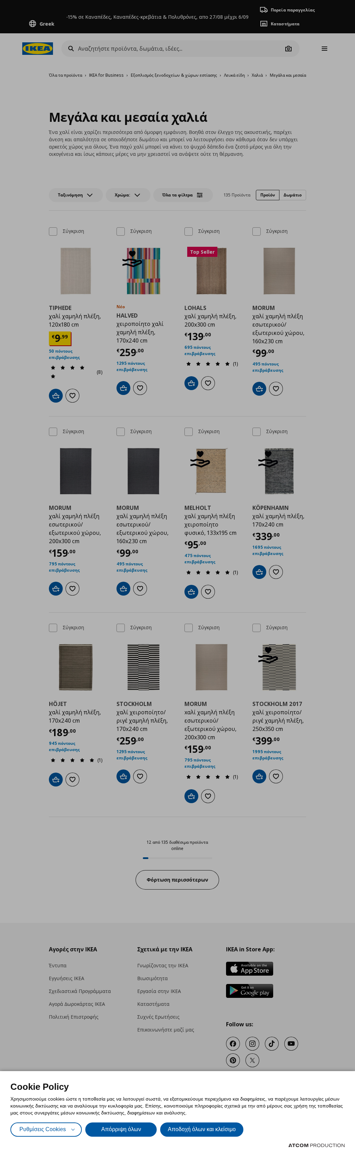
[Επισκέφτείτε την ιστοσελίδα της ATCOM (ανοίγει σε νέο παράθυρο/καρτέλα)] (316, 1145)
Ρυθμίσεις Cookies (42, 1129)
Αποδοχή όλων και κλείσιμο (202, 1129)
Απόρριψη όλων (121, 1129)
